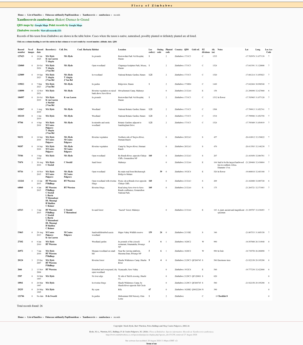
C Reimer (50, 205)
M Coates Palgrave (50, 126)
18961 (20, 282)
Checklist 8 (223, 296)
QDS (115, 41)
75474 (20, 162)
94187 (20, 146)
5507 (20, 276)
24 (161, 232)
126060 (21, 65)
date (110, 41)
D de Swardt (51, 296)
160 (150, 155)
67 (150, 289)
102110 (21, 115)
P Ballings (50, 183)
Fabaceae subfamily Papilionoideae (62, 14)
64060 (20, 187)
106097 (21, 97)
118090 (21, 90)
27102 (20, 241)
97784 (20, 122)
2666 (20, 269)
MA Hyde (50, 56)
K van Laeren (52, 58)
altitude (103, 41)
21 (151, 74)
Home (21, 14)
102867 (21, 109)
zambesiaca (104, 14)
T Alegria (50, 61)
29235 (20, 289)
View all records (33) (51, 30)
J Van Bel (50, 70)
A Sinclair (50, 102)
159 (150, 232)
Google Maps (41, 25)
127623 (21, 56)
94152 (20, 137)
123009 (21, 74)
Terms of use (151, 343)
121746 (21, 296)
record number (93, 41)
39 (161, 171)
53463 (20, 232)
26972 (20, 250)
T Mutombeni (52, 197)
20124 (20, 260)
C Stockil (50, 164)
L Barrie (49, 195)
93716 (20, 171)
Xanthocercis (89, 14)
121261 (21, 180)
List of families (34, 14)
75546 (20, 155)
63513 (20, 209)
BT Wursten (51, 180)
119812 (21, 83)
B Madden (50, 203)
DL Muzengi (51, 200)
